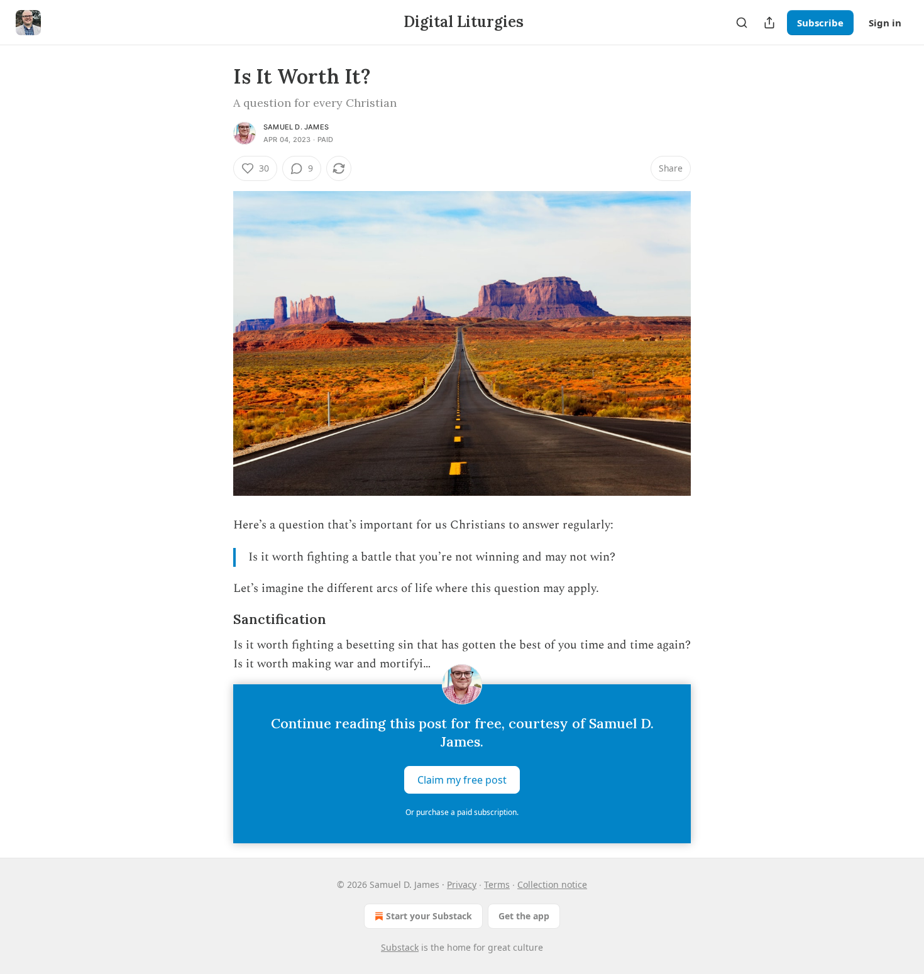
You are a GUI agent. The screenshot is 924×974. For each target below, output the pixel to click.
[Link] (216, 620)
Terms (497, 884)
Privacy (461, 884)
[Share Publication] (769, 22)
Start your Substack (429, 916)
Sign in (885, 22)
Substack (400, 947)
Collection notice (552, 884)
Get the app (523, 916)
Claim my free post (462, 779)
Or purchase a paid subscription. (462, 812)
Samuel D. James (296, 127)
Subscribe (820, 22)
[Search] (741, 22)
